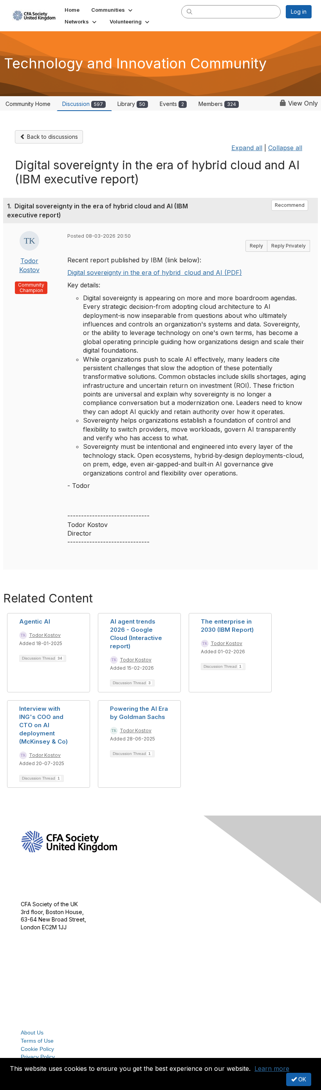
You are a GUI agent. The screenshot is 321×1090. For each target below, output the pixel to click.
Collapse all (285, 148)
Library (131, 103)
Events (172, 103)
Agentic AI (34, 621)
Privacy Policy (38, 1057)
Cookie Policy (37, 1049)
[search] (189, 11)
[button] (112, 10)
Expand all (246, 148)
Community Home (27, 103)
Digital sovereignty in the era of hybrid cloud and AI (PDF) (154, 272)
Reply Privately (288, 246)
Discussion (82, 103)
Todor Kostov (45, 635)
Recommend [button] (290, 205)
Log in (299, 11)
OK (301, 1079)
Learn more (271, 1068)
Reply (256, 246)
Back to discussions (51, 136)
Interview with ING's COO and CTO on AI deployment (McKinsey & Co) (43, 725)
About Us (32, 1032)
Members (217, 103)
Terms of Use (37, 1041)
